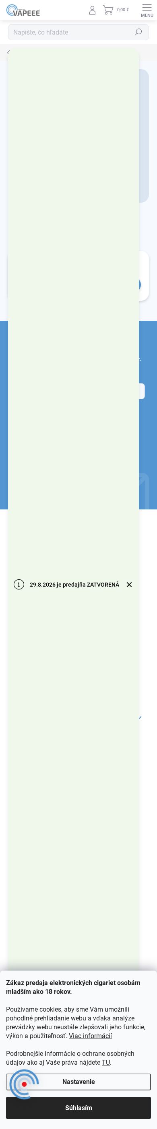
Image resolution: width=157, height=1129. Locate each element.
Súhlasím (78, 1108)
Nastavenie (78, 1082)
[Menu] (147, 10)
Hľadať (138, 32)
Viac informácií (90, 1036)
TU (106, 1062)
